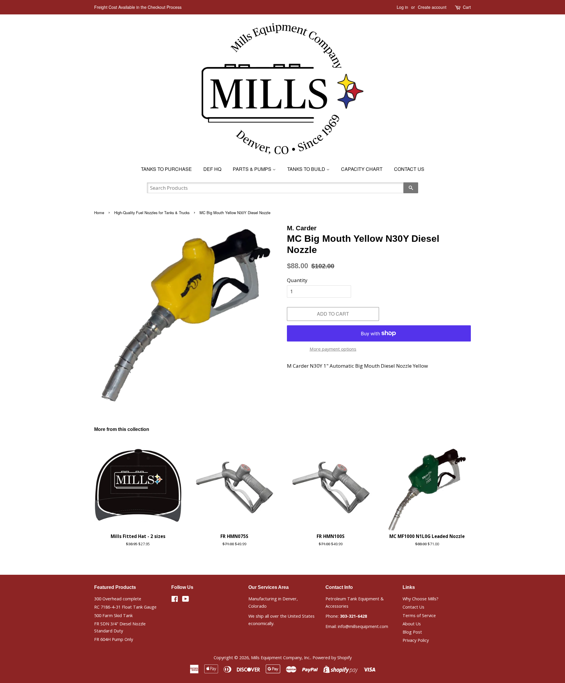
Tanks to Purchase (166, 169)
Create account (432, 7)
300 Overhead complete (117, 599)
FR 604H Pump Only (113, 639)
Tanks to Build (306, 169)
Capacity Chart (362, 169)
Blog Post (412, 632)
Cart (467, 7)
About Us (412, 624)
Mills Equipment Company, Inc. (280, 657)
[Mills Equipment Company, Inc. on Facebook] (174, 600)
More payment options (333, 349)
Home (99, 212)
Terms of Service (419, 615)
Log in (402, 7)
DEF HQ (212, 169)
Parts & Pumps (252, 169)
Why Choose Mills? (420, 599)
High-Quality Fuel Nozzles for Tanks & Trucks (152, 212)
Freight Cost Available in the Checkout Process (138, 7)
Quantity (297, 280)
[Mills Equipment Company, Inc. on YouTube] (185, 600)
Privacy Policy (416, 640)
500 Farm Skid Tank (113, 615)
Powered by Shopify (332, 657)
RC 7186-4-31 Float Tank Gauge (125, 607)
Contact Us (409, 169)
